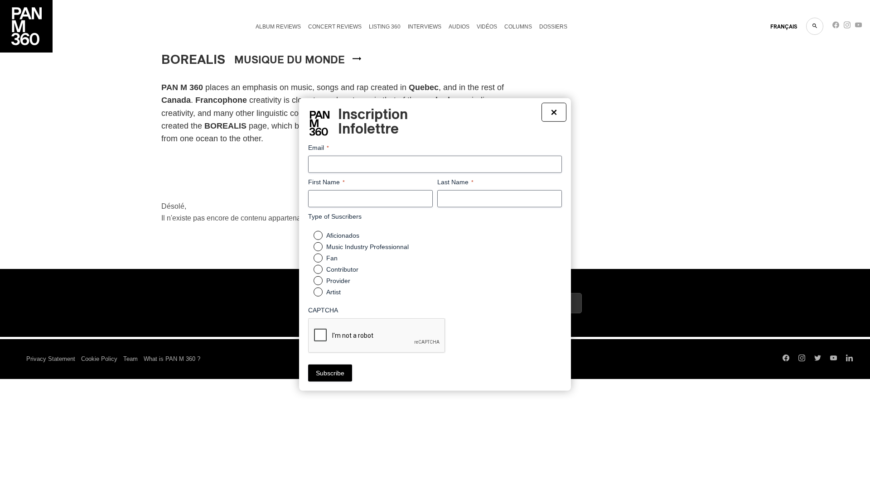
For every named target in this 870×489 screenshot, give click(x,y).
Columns (518, 27)
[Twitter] (817, 359)
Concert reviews (335, 27)
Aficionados (342, 235)
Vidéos (487, 27)
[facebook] (835, 27)
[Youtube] (858, 27)
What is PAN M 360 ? (172, 358)
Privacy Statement (50, 358)
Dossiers (553, 27)
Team (130, 358)
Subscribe (330, 373)
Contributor (342, 269)
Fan (332, 258)
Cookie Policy (99, 358)
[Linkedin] (849, 359)
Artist (333, 292)
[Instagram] (847, 27)
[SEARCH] (814, 26)
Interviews (424, 27)
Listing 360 (385, 27)
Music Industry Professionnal (367, 246)
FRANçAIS (783, 26)
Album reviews (278, 27)
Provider (338, 280)
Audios (459, 27)
